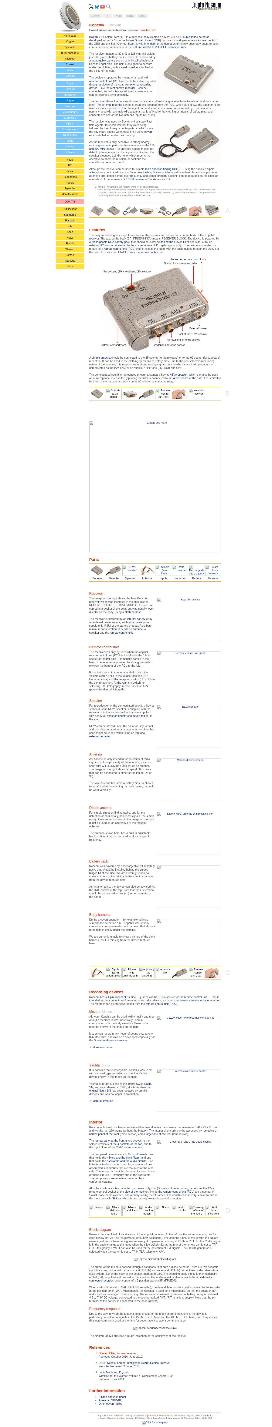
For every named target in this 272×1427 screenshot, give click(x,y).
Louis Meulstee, (114, 1372)
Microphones (70, 112)
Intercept (70, 58)
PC (70, 165)
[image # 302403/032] (114, 973)
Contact (69, 255)
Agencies (70, 188)
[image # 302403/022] (147, 210)
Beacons (70, 106)
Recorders (70, 94)
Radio (70, 100)
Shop (70, 232)
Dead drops (70, 135)
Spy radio (69, 47)
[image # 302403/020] (97, 210)
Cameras (70, 89)
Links (70, 266)
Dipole (163, 578)
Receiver (97, 578)
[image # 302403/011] (180, 1211)
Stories (70, 146)
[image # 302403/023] (163, 210)
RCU (171, 104)
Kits (70, 226)
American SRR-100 (110, 1400)
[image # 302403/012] (196, 1211)
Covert (70, 64)
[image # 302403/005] (130, 1211)
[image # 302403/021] (213, 210)
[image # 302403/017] (147, 973)
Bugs (70, 83)
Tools (70, 140)
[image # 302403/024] (114, 394)
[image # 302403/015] (163, 973)
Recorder (180, 578)
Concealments (70, 129)
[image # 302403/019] (196, 394)
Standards (70, 214)
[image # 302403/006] (147, 1211)
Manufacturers (70, 194)
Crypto (70, 41)
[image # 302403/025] (130, 210)
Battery (196, 578)
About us (70, 260)
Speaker (130, 578)
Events (70, 243)
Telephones (70, 176)
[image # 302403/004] (114, 1211)
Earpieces (70, 117)
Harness (213, 578)
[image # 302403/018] (114, 210)
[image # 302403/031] (97, 973)
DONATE (70, 201)
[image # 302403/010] (163, 1211)
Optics (70, 123)
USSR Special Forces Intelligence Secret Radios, (134, 1362)
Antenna (147, 578)
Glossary (70, 75)
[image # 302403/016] (130, 973)
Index (70, 70)
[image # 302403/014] (213, 1211)
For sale (70, 220)
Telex (70, 171)
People (70, 182)
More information (102, 1047)
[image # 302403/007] (97, 1211)
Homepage (70, 35)
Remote (114, 578)
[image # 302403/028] (196, 210)
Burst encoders (70, 52)
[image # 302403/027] (163, 394)
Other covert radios (110, 1403)
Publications (70, 209)
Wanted (69, 249)
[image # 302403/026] (180, 210)
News (70, 237)
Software (70, 152)
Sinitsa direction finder (112, 1396)
